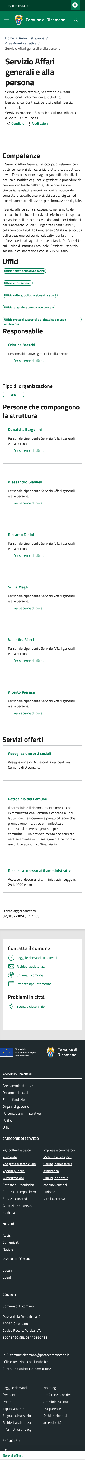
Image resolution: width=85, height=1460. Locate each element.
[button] (19, 6)
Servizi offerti (13, 1455)
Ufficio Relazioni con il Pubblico (25, 1361)
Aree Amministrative (20, 43)
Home (9, 38)
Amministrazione (31, 38)
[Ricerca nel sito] (75, 19)
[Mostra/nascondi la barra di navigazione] (6, 19)
